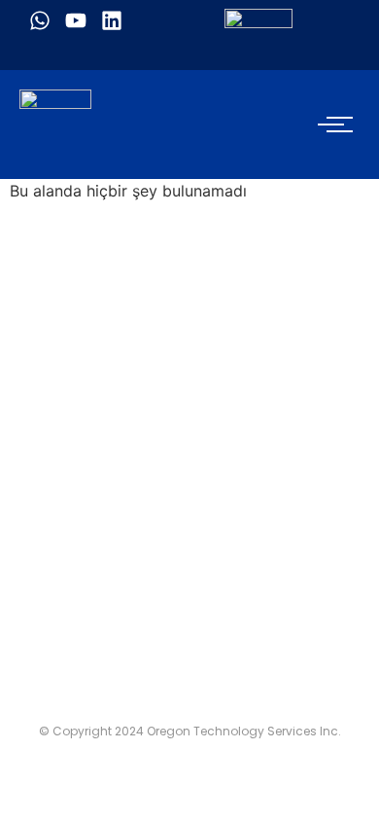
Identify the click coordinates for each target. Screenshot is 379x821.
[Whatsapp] (40, 20)
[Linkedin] (111, 20)
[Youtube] (75, 20)
